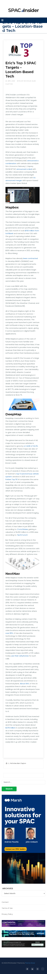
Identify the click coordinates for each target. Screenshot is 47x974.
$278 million (10, 728)
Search (9, 789)
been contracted (30, 258)
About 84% (24, 683)
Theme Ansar (30, 963)
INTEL (19, 81)
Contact (5, 902)
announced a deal (24, 169)
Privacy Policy (7, 914)
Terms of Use (7, 908)
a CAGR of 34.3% (31, 446)
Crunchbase (22, 529)
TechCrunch (22, 535)
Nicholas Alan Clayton (18, 763)
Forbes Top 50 (11, 479)
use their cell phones (20, 656)
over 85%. (9, 633)
